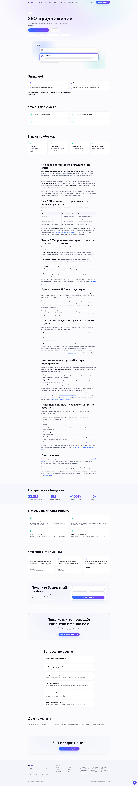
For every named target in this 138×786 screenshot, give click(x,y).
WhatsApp (54, 30)
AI (45, 2)
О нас (60, 2)
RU (92, 2)
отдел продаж (72, 353)
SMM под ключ (85, 724)
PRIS (30, 2)
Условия (108, 781)
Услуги (40, 2)
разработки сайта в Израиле (67, 395)
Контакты (70, 2)
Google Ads (56, 724)
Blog (69, 771)
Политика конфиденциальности (98, 781)
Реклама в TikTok (46, 724)
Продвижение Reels (34, 724)
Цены (65, 2)
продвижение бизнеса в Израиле (61, 399)
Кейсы (50, 2)
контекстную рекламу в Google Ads (66, 232)
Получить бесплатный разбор (38, 30)
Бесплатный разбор (103, 2)
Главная (30, 10)
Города (55, 2)
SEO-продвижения (46, 475)
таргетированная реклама (73, 315)
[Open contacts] (135, 783)
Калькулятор (78, 2)
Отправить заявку (87, 597)
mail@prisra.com (34, 772)
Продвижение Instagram (98, 724)
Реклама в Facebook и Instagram (70, 724)
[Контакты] (87, 2)
